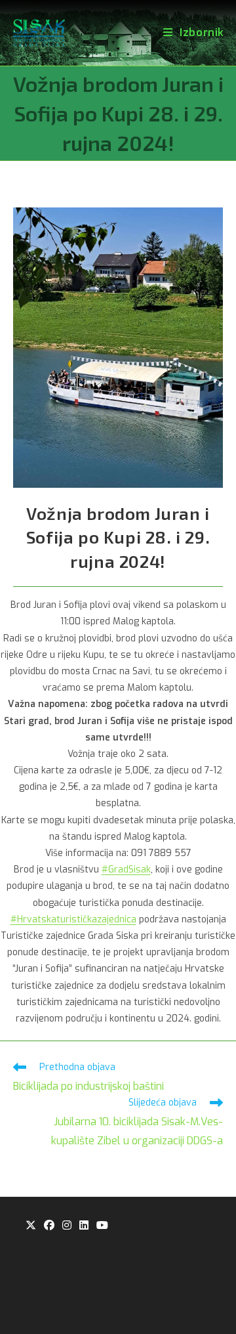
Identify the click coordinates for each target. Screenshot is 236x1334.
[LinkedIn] (83, 1226)
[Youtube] (102, 1226)
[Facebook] (49, 1226)
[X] (31, 1226)
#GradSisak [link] (126, 869)
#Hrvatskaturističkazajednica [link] (73, 919)
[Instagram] (66, 1226)
